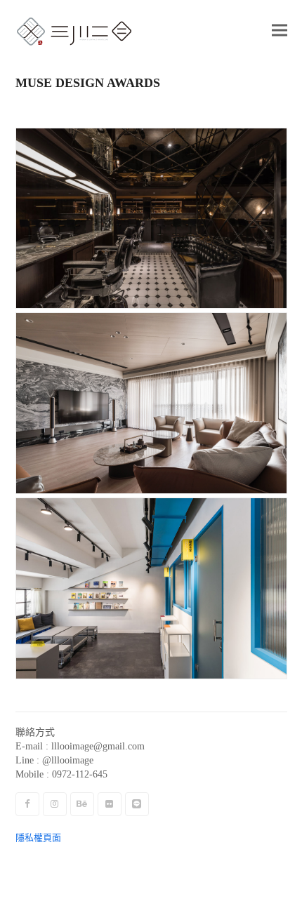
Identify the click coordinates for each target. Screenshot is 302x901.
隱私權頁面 (38, 837)
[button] (279, 30)
